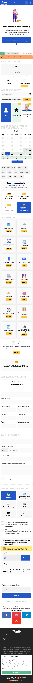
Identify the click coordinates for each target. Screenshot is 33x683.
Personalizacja (15, 668)
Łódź (8, 649)
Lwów (8, 653)
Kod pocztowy (5, 398)
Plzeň (28, 651)
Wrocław (28, 647)
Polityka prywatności (6, 668)
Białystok (25, 649)
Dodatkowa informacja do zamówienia (13, 463)
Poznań (11, 649)
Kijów (5, 653)
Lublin (20, 649)
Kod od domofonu (23, 422)
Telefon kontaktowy (7, 446)
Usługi (4, 639)
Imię (2, 438)
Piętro (3, 422)
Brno (25, 651)
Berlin (29, 649)
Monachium (12, 651)
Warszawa (18, 647)
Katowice (16, 649)
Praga (21, 651)
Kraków (24, 647)
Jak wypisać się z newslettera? (16, 601)
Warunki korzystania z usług (13, 524)
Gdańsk (4, 649)
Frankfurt (17, 651)
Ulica (2, 391)
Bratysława (20, 653)
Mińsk (15, 653)
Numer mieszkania (23, 406)
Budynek (4, 414)
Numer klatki (21, 414)
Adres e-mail (5, 455)
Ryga (12, 653)
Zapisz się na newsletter (11, 585)
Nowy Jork (26, 653)
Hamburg (5, 651)
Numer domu (5, 406)
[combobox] (4, 450)
